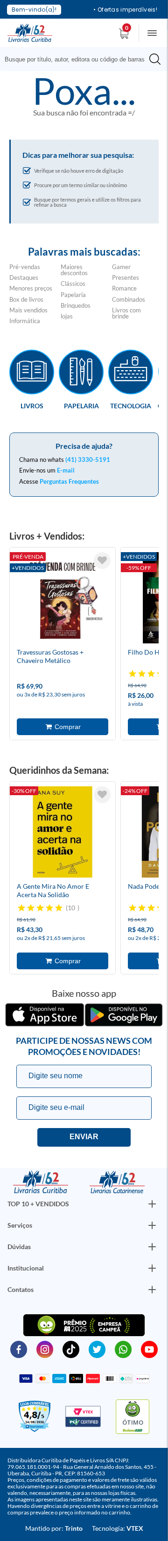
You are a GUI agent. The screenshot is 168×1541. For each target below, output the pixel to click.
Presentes (125, 277)
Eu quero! (84, 1137)
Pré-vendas (24, 266)
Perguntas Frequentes (69, 481)
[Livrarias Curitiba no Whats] (123, 1349)
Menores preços (30, 288)
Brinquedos (76, 305)
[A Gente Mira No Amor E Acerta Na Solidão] (62, 833)
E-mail (66, 470)
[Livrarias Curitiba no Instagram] (44, 1349)
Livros (32, 405)
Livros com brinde (126, 313)
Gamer (121, 266)
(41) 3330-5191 (87, 459)
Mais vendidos (28, 310)
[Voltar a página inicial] (29, 32)
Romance (124, 288)
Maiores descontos (74, 270)
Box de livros (26, 299)
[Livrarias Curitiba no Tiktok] (71, 1349)
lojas (67, 316)
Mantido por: (54, 1528)
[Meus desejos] (102, 560)
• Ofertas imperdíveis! (125, 10)
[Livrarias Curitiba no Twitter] (97, 1349)
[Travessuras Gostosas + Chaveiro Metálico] (62, 599)
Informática (24, 320)
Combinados (128, 299)
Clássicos (73, 283)
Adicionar (62, 726)
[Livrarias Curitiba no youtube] (149, 1349)
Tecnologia (130, 405)
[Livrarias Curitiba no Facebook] (18, 1349)
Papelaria (73, 294)
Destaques (23, 277)
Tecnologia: (117, 1528)
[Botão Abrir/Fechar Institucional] (152, 1204)
